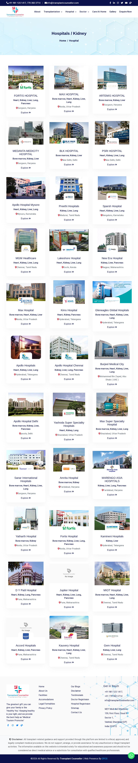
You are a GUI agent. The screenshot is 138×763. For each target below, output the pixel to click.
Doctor (83, 11)
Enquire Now (125, 11)
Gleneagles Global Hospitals (112, 310)
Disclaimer (76, 691)
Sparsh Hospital (112, 206)
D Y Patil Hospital (25, 590)
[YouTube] (126, 3)
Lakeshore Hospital (69, 258)
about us (43, 691)
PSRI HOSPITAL (112, 150)
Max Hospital (26, 310)
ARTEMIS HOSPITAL (112, 95)
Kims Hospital (69, 310)
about (37, 11)
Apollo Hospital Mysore (25, 204)
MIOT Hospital (112, 590)
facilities (43, 695)
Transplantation (52, 11)
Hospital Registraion (80, 703)
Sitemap (75, 708)
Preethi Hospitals (69, 206)
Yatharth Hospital (26, 536)
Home (62, 40)
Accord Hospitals (26, 645)
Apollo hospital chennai (69, 365)
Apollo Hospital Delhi (26, 421)
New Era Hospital (112, 258)
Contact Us (76, 712)
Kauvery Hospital (69, 645)
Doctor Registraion (80, 699)
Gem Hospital (112, 645)
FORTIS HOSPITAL (26, 95)
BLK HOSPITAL (69, 150)
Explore (25, 112)
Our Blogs (75, 686)
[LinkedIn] (114, 3)
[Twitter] (122, 3)
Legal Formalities (47, 703)
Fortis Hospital (68, 536)
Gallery (112, 11)
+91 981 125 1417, (17, 3)
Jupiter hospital (69, 590)
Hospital (69, 11)
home (41, 686)
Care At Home (99, 11)
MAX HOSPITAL (69, 94)
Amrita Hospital (69, 477)
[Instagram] (118, 3)
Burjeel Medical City (112, 364)
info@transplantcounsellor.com (63, 3)
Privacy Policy (45, 708)
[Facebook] (110, 3)
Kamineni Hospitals (112, 536)
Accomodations (46, 699)
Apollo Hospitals (25, 365)
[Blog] (131, 3)
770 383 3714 (33, 3)
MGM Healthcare (26, 258)
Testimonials (77, 695)
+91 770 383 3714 (113, 696)
